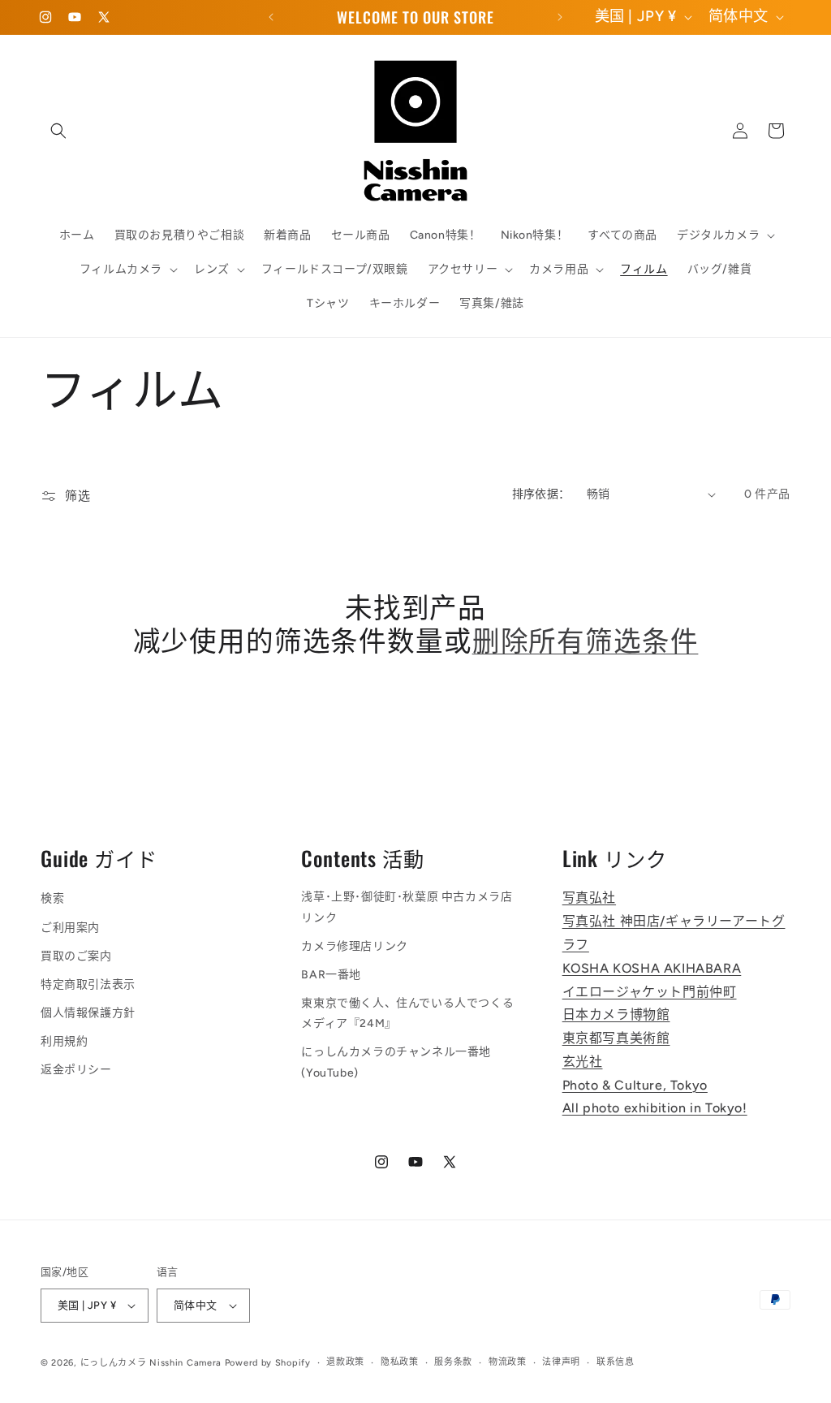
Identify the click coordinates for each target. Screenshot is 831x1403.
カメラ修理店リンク (354, 946)
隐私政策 (400, 1362)
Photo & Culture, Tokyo (635, 1085)
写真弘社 (589, 897)
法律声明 (561, 1362)
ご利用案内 (70, 928)
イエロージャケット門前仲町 (649, 991)
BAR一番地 (331, 975)
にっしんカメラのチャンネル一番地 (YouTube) (396, 1062)
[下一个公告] (560, 17)
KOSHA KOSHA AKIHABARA (652, 968)
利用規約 (64, 1041)
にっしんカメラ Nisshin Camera (151, 1363)
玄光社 (582, 1061)
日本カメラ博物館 (616, 1014)
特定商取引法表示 (88, 984)
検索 (52, 898)
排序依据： (541, 494)
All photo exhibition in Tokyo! (654, 1108)
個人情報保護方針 (88, 1013)
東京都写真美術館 (616, 1038)
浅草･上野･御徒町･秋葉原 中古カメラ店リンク (406, 907)
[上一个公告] (271, 17)
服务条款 (453, 1362)
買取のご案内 (76, 956)
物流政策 (508, 1362)
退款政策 (345, 1362)
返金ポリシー (76, 1070)
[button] (58, 131)
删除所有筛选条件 (585, 639)
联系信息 (615, 1362)
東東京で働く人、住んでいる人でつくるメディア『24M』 (407, 1013)
